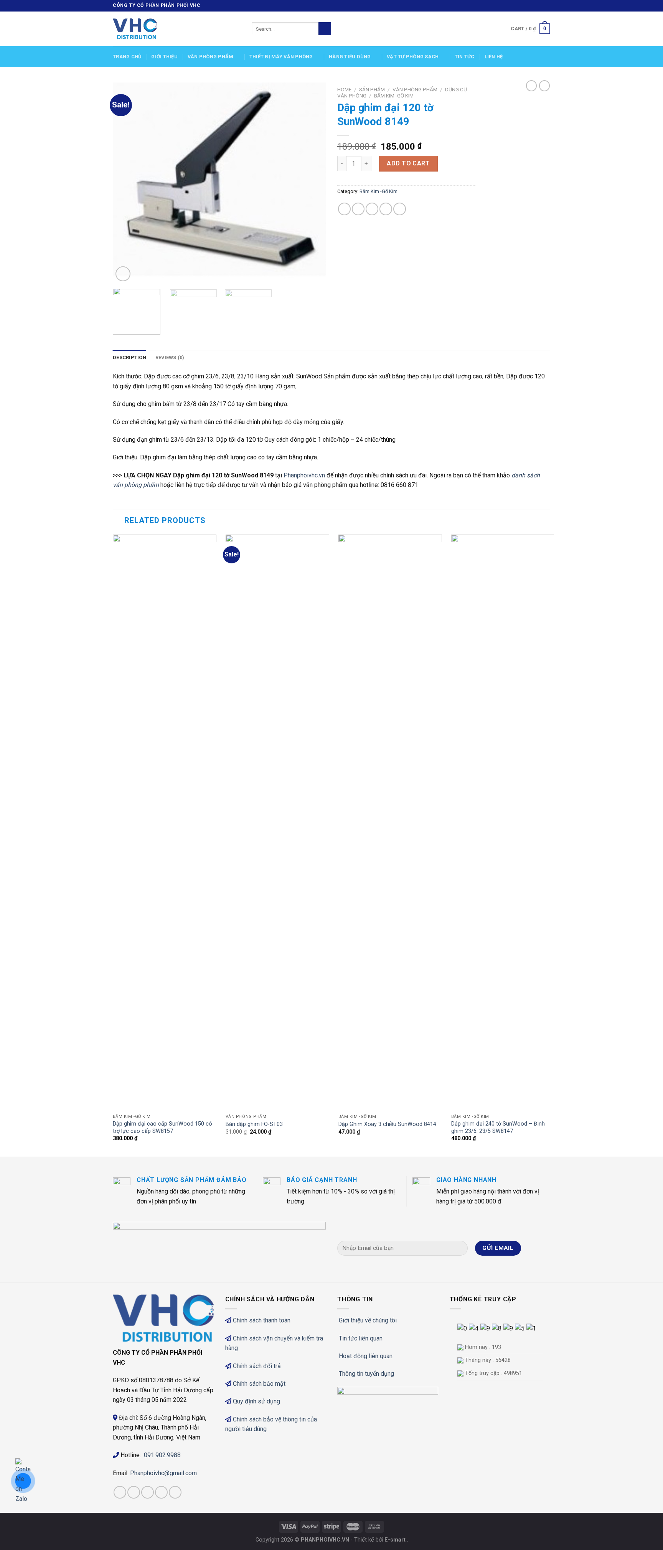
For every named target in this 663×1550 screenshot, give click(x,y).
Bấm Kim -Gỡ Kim (394, 95)
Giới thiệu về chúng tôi (368, 1320)
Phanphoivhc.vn (304, 475)
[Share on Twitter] (358, 209)
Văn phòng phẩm (211, 56)
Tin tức (465, 56)
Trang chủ (127, 56)
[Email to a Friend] (372, 209)
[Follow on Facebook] (524, 5)
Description (129, 357)
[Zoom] (122, 273)
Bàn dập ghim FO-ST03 (254, 1124)
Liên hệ (494, 56)
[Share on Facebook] (344, 209)
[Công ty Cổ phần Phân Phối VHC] (176, 29)
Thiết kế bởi (380, 1540)
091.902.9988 (162, 1455)
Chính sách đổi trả (257, 1366)
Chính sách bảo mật (259, 1383)
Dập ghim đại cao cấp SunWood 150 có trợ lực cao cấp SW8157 (162, 1127)
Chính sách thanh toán (261, 1320)
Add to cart (408, 163)
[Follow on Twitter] (539, 5)
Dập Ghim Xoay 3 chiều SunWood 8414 (387, 1124)
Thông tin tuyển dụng (366, 1373)
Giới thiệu (164, 56)
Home (344, 89)
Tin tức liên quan (361, 1338)
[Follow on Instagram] (531, 5)
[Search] (324, 28)
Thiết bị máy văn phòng (281, 56)
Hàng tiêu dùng (350, 56)
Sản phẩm (372, 89)
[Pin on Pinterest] (385, 209)
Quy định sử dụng (256, 1401)
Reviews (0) (170, 357)
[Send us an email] (546, 5)
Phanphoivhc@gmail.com (164, 1473)
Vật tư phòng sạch (413, 56)
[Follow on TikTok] (147, 1492)
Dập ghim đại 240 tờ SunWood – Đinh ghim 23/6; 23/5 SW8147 (498, 1127)
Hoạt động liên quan (366, 1356)
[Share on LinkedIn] (399, 209)
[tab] (129, 357)
